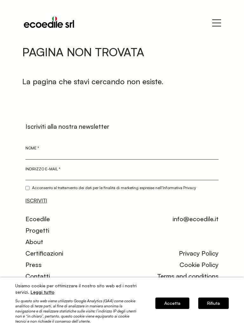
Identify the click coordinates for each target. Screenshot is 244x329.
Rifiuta (213, 303)
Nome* (32, 148)
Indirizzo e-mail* (42, 169)
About (34, 242)
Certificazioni (44, 253)
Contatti (37, 276)
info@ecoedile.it (196, 219)
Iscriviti (36, 200)
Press (33, 265)
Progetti (37, 230)
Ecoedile (37, 219)
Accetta (172, 303)
